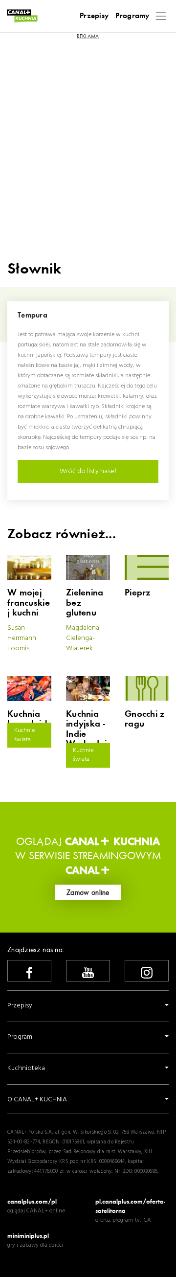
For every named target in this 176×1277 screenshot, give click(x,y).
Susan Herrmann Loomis (21, 638)
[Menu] (161, 16)
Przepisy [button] (19, 1005)
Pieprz (138, 593)
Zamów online (88, 892)
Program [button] (19, 1037)
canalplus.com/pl (32, 1201)
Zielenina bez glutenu (85, 602)
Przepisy (94, 15)
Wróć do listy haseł (88, 471)
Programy (132, 15)
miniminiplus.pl (28, 1235)
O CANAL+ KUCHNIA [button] (37, 1099)
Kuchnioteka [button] (26, 1068)
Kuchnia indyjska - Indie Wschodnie (86, 734)
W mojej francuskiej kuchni (28, 602)
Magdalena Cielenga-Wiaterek (82, 638)
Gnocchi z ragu (145, 719)
